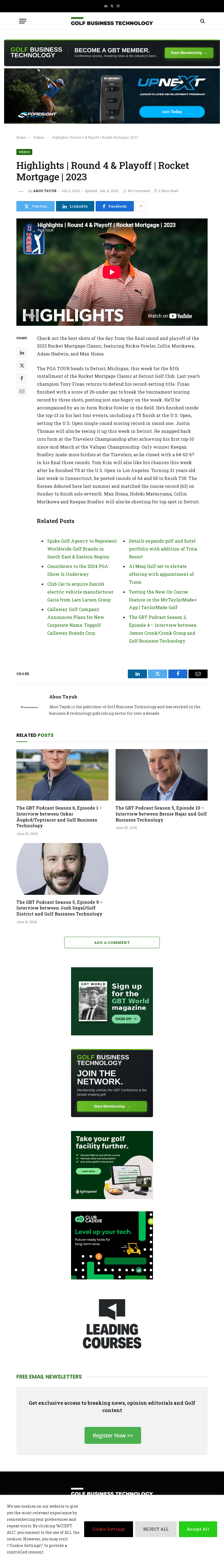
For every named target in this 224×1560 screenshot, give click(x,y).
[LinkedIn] (21, 352)
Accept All (198, 1529)
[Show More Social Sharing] (140, 206)
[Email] (21, 390)
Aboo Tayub (45, 190)
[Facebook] (21, 378)
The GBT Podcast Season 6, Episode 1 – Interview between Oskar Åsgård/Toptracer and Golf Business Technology (59, 816)
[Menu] (22, 21)
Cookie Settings (108, 1529)
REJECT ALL (156, 1529)
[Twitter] (21, 365)
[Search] (202, 21)
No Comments (139, 190)
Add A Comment (112, 942)
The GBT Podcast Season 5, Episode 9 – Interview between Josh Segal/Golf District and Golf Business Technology (59, 908)
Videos (24, 152)
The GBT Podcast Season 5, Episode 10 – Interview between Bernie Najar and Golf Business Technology (161, 814)
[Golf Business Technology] (112, 21)
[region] (112, 1527)
